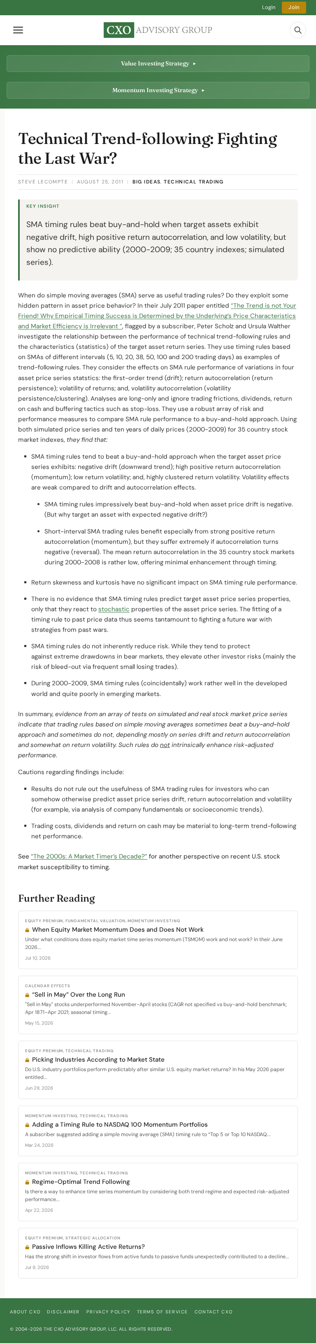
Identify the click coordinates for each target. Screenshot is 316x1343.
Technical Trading (193, 182)
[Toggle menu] (18, 30)
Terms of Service (162, 1312)
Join (294, 7)
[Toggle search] (298, 30)
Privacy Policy (108, 1312)
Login (269, 7)
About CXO (25, 1312)
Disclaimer (63, 1312)
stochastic (114, 609)
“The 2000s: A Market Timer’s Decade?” (89, 856)
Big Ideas (146, 182)
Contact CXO (213, 1312)
